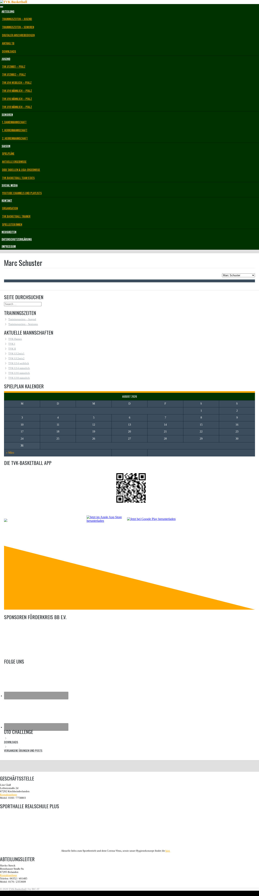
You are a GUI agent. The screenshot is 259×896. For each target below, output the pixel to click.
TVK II (12, 348)
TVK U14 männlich (19, 368)
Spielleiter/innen (12, 224)
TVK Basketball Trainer (16, 216)
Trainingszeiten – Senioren (18, 27)
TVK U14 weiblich (18, 363)
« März (10, 452)
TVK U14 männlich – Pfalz (17, 90)
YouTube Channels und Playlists (22, 193)
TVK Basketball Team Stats (18, 178)
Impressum (9, 246)
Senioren (7, 114)
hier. (168, 850)
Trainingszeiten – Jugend (17, 19)
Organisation (10, 208)
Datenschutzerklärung (17, 239)
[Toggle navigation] (1, 6)
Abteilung (8, 11)
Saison (6, 146)
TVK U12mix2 (16, 358)
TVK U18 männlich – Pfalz (17, 107)
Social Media (10, 185)
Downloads (9, 51)
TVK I (11, 343)
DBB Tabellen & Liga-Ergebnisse (21, 169)
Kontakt (7, 200)
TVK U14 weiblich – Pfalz (17, 82)
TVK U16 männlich (19, 373)
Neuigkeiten (9, 232)
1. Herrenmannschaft (14, 130)
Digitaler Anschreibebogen (18, 35)
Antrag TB (8, 43)
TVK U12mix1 (16, 353)
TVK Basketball (18, 889)
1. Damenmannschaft (14, 122)
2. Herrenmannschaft (15, 138)
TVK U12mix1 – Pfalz (13, 66)
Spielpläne (8, 153)
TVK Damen (15, 338)
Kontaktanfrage (8, 794)
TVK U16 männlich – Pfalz (17, 98)
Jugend (6, 59)
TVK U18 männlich (19, 377)
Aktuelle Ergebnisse (14, 161)
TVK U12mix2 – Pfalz (14, 74)
